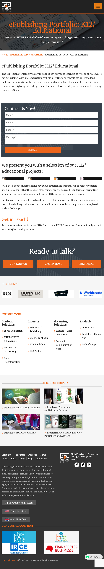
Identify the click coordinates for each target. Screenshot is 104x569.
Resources (20, 455)
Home (5, 54)
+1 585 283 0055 (18, 511)
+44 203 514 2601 (18, 519)
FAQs (22, 458)
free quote (23, 225)
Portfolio (32, 455)
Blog (30, 458)
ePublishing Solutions (22, 407)
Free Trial (86, 263)
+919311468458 (52, 263)
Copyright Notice (10, 560)
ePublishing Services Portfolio (26, 54)
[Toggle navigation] (98, 6)
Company (6, 455)
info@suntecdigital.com (20, 229)
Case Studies (9, 458)
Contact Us (18, 263)
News (43, 455)
